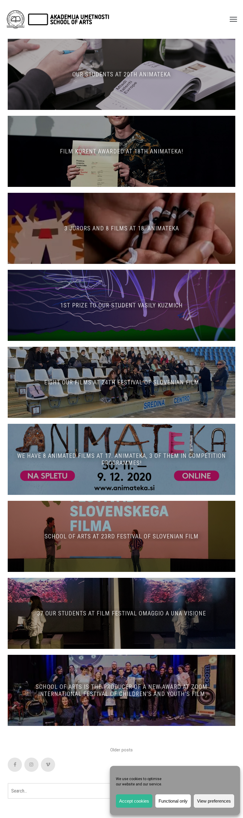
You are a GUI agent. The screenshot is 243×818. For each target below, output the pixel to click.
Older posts (121, 750)
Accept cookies (134, 800)
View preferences (214, 800)
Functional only (173, 800)
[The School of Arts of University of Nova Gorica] (58, 19)
